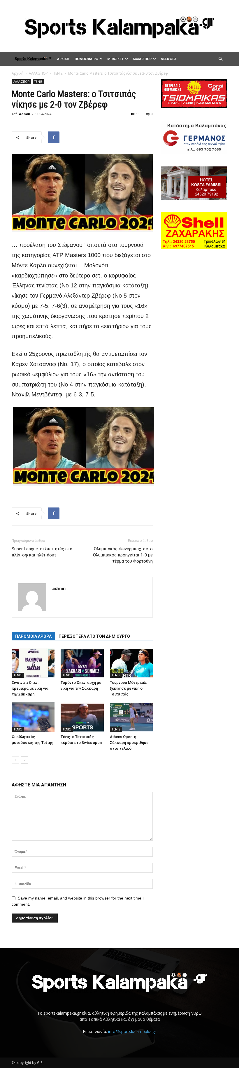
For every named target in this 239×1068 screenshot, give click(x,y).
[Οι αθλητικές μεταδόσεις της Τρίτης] (33, 717)
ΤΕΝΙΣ (58, 73)
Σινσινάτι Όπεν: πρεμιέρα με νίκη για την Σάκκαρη (30, 688)
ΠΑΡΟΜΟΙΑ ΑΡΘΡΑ (33, 636)
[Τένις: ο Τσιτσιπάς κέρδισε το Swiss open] (82, 717)
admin (24, 114)
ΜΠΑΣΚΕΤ (115, 59)
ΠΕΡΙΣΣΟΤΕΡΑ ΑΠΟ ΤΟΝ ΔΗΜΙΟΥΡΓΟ (94, 636)
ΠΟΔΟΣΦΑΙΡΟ (86, 59)
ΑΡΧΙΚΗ (63, 59)
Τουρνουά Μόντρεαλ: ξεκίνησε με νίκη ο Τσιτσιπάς (128, 688)
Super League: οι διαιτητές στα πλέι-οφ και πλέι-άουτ (42, 552)
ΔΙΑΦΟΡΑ (169, 59)
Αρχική (17, 73)
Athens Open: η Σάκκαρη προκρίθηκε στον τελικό (129, 743)
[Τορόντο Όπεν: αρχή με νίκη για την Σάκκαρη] (82, 663)
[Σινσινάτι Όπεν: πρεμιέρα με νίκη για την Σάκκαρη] (33, 663)
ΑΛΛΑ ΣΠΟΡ (142, 59)
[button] (220, 59)
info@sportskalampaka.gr (132, 1031)
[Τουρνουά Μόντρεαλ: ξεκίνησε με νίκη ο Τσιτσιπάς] (131, 663)
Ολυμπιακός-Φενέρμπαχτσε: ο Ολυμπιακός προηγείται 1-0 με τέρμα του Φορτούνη (123, 555)
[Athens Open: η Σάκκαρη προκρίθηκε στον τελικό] (131, 717)
